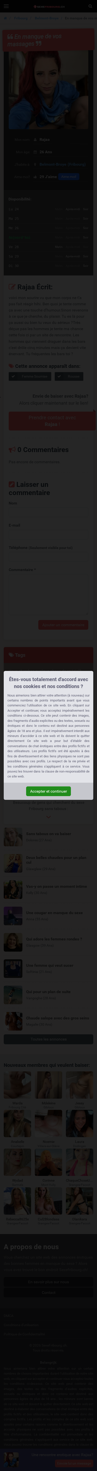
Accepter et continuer (48, 791)
